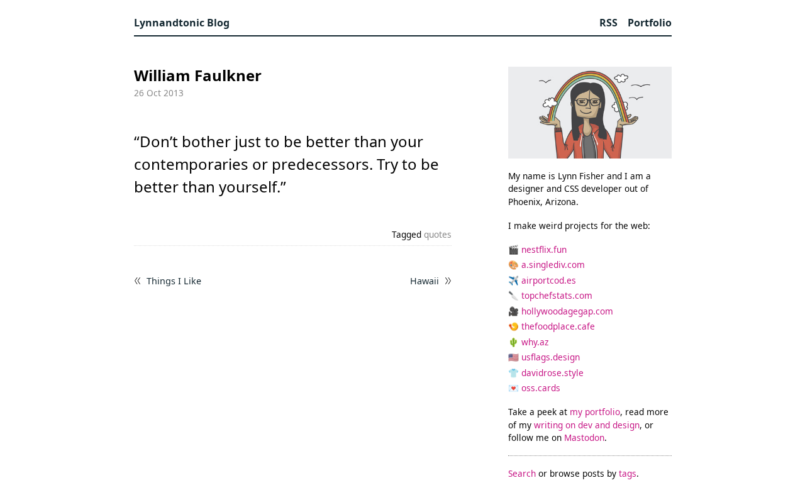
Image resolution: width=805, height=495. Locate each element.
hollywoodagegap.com (567, 311)
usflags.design (550, 357)
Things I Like (174, 281)
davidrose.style (552, 373)
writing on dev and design (587, 425)
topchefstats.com (556, 295)
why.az (534, 342)
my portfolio (595, 412)
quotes (438, 234)
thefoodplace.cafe (558, 326)
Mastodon (584, 437)
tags (627, 473)
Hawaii (424, 281)
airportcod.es (548, 280)
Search (522, 473)
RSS (608, 23)
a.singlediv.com (553, 264)
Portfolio (650, 23)
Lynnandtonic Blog (182, 23)
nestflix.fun (544, 249)
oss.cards (540, 388)
